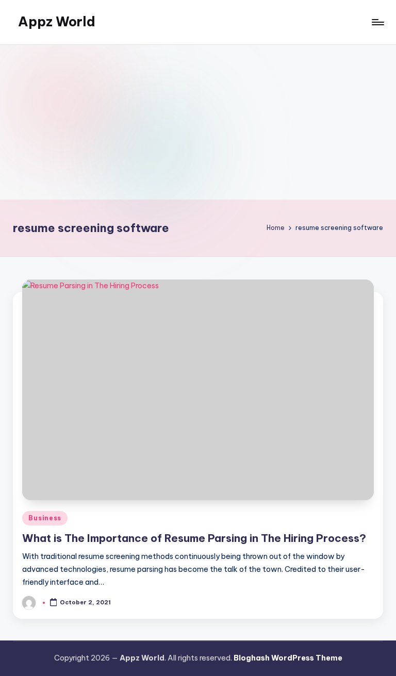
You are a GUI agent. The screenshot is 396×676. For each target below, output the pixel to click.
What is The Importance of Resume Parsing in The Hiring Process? (194, 538)
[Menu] (377, 22)
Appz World (56, 21)
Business (44, 518)
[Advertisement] (198, 122)
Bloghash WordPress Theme (288, 658)
